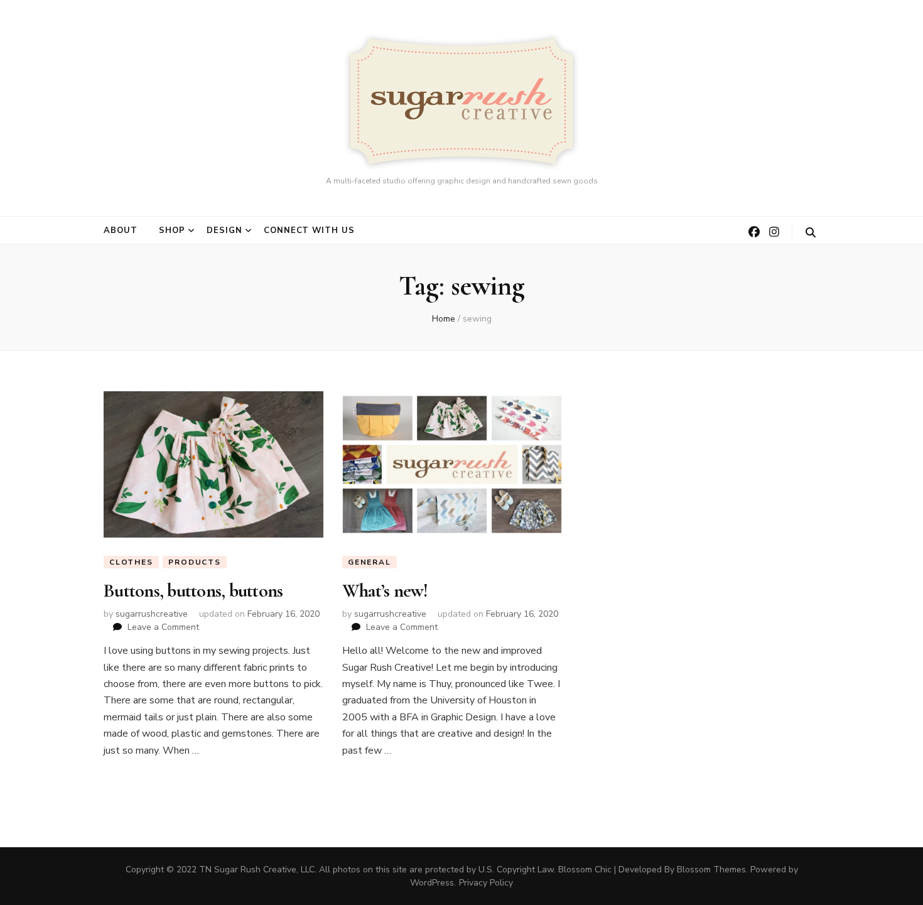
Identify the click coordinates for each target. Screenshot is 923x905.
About (121, 230)
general (369, 562)
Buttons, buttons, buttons (193, 590)
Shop (172, 230)
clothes (131, 562)
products (194, 562)
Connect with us (309, 230)
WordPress (432, 883)
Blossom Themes (711, 869)
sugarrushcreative (152, 614)
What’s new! (385, 590)
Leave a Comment (163, 627)
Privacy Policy (486, 883)
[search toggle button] (811, 232)
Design (224, 230)
